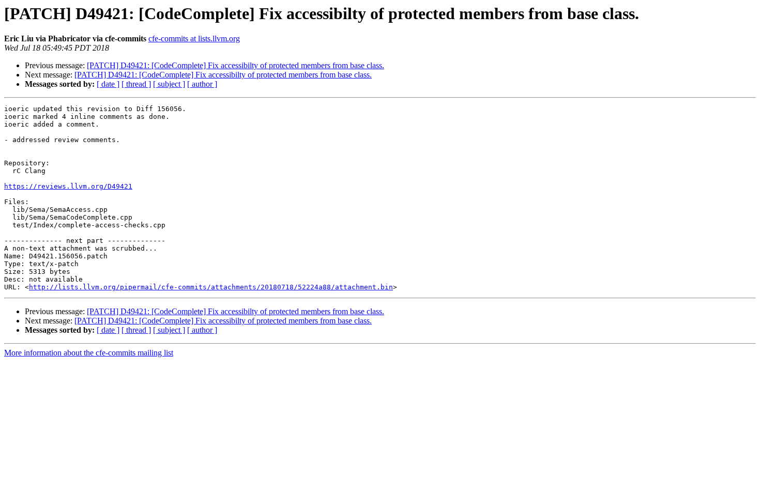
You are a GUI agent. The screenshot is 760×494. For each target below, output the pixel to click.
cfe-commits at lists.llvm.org (194, 38)
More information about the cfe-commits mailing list (88, 352)
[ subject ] (169, 84)
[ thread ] (136, 84)
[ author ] (202, 84)
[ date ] (108, 84)
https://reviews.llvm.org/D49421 (68, 186)
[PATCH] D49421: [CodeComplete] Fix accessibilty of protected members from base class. (235, 65)
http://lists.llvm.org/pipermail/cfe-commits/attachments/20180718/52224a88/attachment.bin (211, 287)
